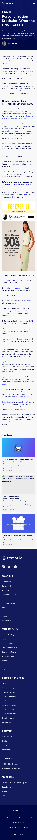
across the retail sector (20, 396)
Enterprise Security (9, 692)
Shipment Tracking (9, 603)
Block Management (9, 714)
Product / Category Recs (11, 635)
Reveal (4, 639)
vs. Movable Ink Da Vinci (11, 768)
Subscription (6, 620)
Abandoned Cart (8, 590)
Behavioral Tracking (9, 705)
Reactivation (6, 616)
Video (4, 665)
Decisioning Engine (9, 688)
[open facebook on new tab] (15, 566)
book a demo (21, 422)
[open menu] (34, 3)
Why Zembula (7, 737)
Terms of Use (30, 818)
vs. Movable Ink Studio (10, 764)
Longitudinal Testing (9, 709)
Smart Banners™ (8, 402)
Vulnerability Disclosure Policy (18, 827)
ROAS (4, 356)
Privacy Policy (6, 818)
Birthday (5, 612)
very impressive (7, 371)
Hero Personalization (9, 648)
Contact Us (6, 745)
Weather (5, 660)
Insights (4, 791)
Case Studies (6, 787)
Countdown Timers (9, 652)
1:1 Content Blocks (8, 643)
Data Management (9, 696)
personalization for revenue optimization (17, 131)
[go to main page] (18, 558)
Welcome (5, 607)
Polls (3, 669)
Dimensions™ (6, 582)
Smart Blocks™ (22, 402)
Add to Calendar (8, 656)
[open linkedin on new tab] (3, 566)
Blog (3, 795)
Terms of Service (19, 818)
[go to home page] (7, 3)
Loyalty (4, 599)
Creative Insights (8, 718)
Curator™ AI (6, 586)
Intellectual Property (18, 822)
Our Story (5, 741)
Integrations (6, 722)
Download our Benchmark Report (14, 783)
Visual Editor (6, 683)
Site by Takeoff (18, 834)
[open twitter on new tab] (9, 566)
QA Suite (5, 701)
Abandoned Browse (9, 594)
